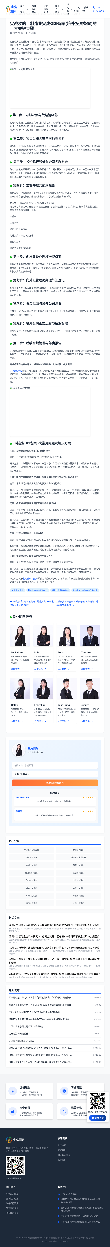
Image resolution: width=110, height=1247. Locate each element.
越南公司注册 (78, 865)
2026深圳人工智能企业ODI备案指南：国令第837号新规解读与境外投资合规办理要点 (55, 974)
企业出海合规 (46, 9)
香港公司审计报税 (78, 857)
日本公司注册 (78, 880)
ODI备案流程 (16, 370)
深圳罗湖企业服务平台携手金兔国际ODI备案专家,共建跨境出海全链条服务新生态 (41, 1019)
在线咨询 (99, 1118)
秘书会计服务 (57, 9)
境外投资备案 (12, 1198)
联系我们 (85, 9)
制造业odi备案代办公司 (37, 590)
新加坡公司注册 (31, 873)
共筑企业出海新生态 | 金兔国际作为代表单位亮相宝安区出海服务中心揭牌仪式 (41, 1005)
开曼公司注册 (78, 895)
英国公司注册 (31, 880)
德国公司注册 (31, 903)
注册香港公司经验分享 (19, 1033)
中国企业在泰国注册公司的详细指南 (26, 1026)
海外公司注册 (22, 9)
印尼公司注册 (31, 888)
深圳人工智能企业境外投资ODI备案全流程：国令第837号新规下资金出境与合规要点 (54, 936)
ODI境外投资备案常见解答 (21, 1040)
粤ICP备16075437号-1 (59, 1241)
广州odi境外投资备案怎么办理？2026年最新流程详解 (34, 1012)
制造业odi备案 (18, 590)
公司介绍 (77, 9)
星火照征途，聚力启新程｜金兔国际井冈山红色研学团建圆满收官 (40, 997)
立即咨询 (15, 668)
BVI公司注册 (31, 895)
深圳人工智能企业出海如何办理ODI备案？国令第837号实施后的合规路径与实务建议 (54, 947)
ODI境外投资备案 (31, 850)
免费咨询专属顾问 (55, 782)
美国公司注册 (78, 873)
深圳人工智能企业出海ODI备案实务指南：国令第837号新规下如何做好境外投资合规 (54, 925)
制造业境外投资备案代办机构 (85, 590)
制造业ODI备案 (30, 578)
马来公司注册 (78, 888)
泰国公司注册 (31, 865)
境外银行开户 (34, 9)
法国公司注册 (78, 903)
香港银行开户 (12, 1203)
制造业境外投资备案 (60, 590)
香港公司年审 (31, 857)
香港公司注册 (78, 850)
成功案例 (68, 9)
